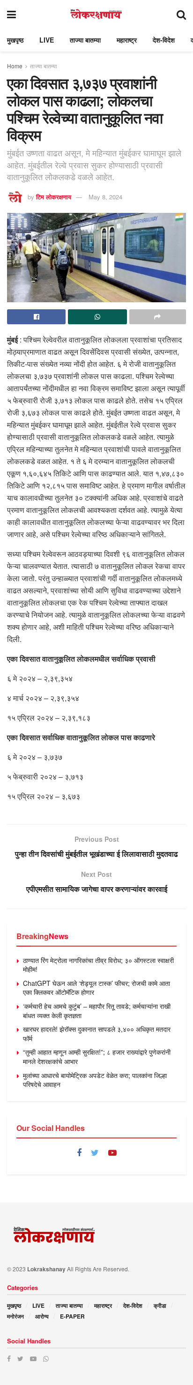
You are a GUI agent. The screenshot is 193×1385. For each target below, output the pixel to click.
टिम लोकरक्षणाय (53, 196)
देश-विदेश (164, 39)
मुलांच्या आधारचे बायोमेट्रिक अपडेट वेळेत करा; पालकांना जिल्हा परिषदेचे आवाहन (95, 1080)
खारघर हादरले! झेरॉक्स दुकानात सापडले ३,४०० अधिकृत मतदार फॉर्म (97, 1033)
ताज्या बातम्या (85, 39)
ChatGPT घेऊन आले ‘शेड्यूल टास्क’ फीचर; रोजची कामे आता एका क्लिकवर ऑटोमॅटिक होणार (96, 987)
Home (14, 66)
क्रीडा (160, 1305)
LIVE (46, 39)
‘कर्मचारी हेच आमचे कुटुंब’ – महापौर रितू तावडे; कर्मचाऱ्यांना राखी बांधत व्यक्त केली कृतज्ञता (97, 1010)
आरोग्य (42, 1316)
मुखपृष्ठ (15, 39)
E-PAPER (72, 1316)
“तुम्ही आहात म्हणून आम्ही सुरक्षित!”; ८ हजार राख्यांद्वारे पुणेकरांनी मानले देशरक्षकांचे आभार (97, 1056)
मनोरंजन (15, 1316)
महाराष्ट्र (127, 39)
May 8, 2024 (105, 196)
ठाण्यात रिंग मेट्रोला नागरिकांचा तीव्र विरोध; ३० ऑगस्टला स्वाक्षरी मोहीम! (98, 964)
